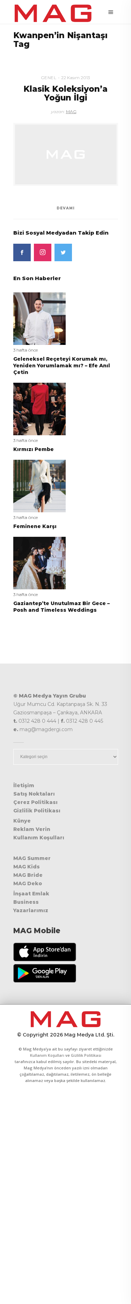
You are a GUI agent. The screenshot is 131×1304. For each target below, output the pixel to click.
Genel (49, 77)
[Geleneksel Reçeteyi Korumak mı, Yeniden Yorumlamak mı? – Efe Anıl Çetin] (39, 318)
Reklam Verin (31, 829)
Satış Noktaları (34, 794)
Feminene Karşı (35, 526)
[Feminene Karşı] (39, 485)
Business (26, 902)
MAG (71, 111)
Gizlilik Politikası (36, 810)
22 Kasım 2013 (75, 77)
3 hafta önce (25, 350)
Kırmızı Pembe (33, 449)
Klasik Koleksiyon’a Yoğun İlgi (65, 93)
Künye (22, 821)
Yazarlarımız (30, 910)
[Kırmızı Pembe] (39, 408)
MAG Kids (26, 866)
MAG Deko (27, 883)
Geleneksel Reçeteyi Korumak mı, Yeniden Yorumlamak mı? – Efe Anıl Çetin (61, 365)
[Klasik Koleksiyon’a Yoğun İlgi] (65, 154)
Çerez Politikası (35, 802)
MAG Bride (28, 875)
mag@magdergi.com (46, 729)
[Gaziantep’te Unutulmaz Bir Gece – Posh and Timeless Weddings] (39, 562)
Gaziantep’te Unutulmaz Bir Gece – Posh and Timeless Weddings (61, 606)
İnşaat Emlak (31, 893)
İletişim (23, 785)
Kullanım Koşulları (38, 837)
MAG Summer (32, 858)
